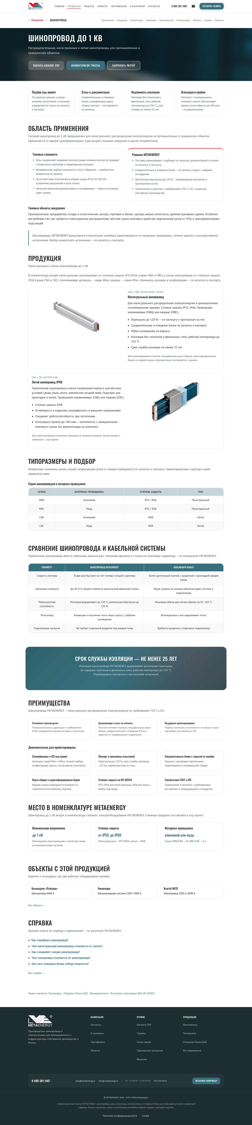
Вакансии (142, 1059)
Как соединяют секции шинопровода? (56, 952)
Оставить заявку (212, 6)
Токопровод (54, 993)
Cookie (145, 1115)
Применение (107, 20)
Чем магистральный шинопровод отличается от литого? (67, 946)
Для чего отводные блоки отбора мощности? (60, 964)
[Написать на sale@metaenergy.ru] (193, 6)
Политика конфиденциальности (120, 1115)
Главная (59, 6)
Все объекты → (37, 905)
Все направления (192, 1050)
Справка (208, 20)
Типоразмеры (136, 20)
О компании (137, 6)
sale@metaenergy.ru (85, 1080)
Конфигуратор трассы (85, 65)
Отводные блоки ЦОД (75, 993)
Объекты (89, 6)
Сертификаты (119, 6)
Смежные (219, 20)
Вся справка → (36, 973)
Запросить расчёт (123, 65)
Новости (102, 6)
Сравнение (151, 20)
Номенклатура (183, 20)
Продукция (74, 6)
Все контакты (160, 1080)
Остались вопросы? (206, 1080)
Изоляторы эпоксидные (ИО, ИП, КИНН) (132, 993)
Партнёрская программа (150, 1050)
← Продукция (35, 20)
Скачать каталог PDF (46, 65)
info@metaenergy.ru (108, 1080)
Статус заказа (144, 1042)
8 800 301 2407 (179, 6)
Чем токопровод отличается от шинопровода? (61, 958)
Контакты (154, 6)
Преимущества (166, 20)
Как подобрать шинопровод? (50, 940)
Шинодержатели (99, 993)
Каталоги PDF (144, 1024)
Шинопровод (190, 1024)
